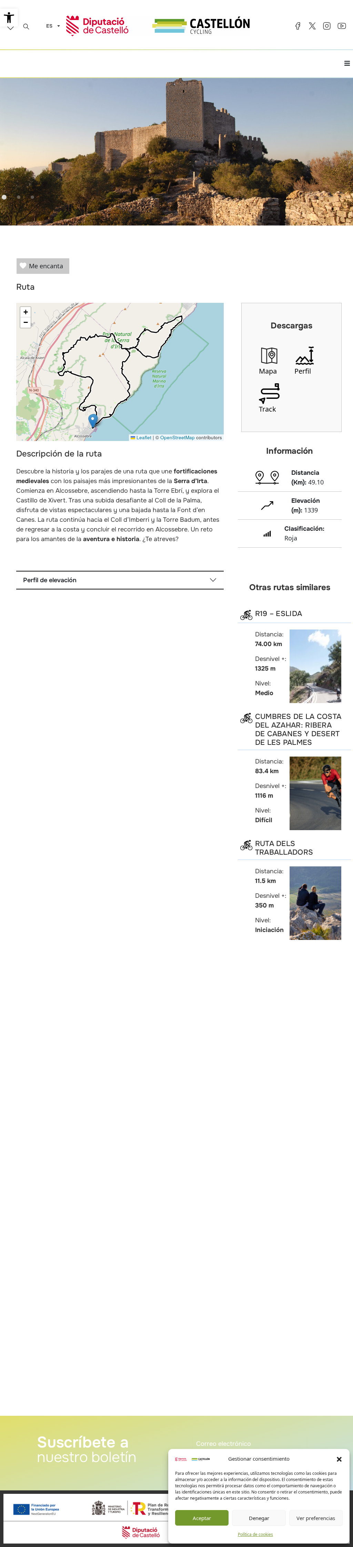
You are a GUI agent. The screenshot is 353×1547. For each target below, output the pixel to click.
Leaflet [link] (143, 437)
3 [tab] (32, 197)
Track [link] (267, 409)
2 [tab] (18, 197)
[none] (51, 25)
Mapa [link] (268, 371)
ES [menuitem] (49, 26)
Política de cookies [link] (255, 1534)
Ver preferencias (315, 1518)
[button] (339, 1458)
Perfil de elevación (50, 580)
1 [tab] (4, 197)
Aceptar (202, 1518)
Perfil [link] (302, 371)
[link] (9, 18)
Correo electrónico (213, 1432)
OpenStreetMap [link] (177, 437)
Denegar (259, 1518)
